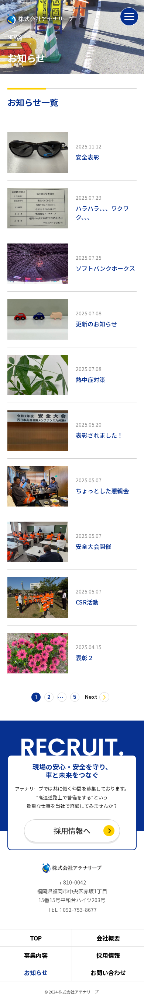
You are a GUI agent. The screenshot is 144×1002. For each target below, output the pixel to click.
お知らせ (36, 972)
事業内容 (36, 955)
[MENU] (129, 16)
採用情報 (108, 955)
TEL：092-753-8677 (72, 909)
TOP (36, 937)
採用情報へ (72, 830)
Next (91, 697)
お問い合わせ (108, 972)
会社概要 (108, 937)
